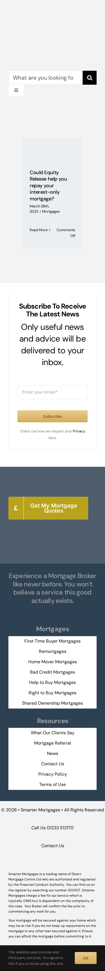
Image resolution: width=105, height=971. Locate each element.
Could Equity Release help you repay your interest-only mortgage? (48, 185)
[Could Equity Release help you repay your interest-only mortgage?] (52, 150)
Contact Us (52, 846)
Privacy (79, 431)
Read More (39, 230)
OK (85, 958)
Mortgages (51, 211)
